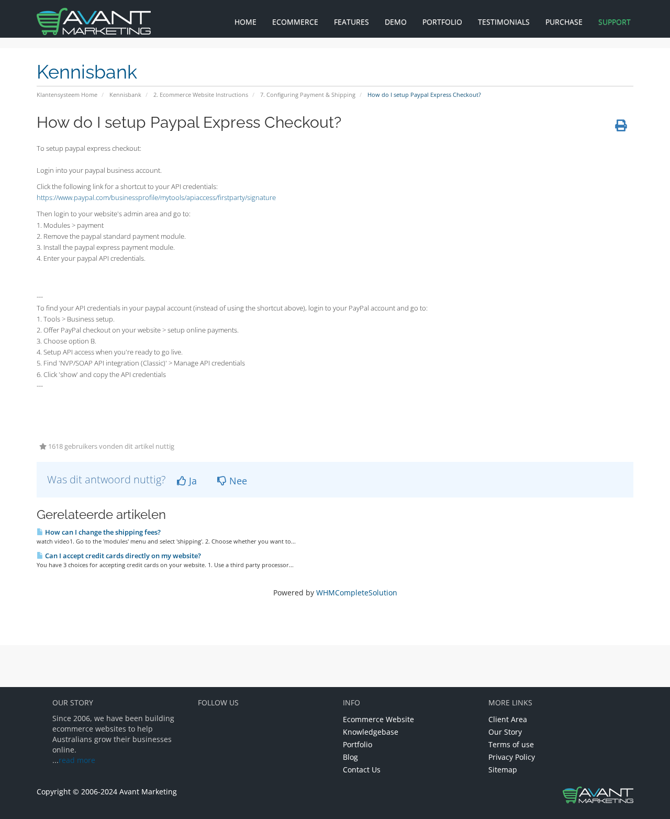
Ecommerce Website (378, 719)
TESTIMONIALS (504, 22)
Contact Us (362, 769)
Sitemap (502, 769)
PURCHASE (564, 22)
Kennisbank (125, 94)
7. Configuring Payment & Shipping (307, 94)
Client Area (507, 719)
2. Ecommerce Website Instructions (200, 94)
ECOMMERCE (295, 22)
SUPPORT (614, 22)
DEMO (396, 22)
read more (77, 760)
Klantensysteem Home (67, 94)
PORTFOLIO (442, 22)
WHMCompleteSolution (356, 592)
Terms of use (511, 744)
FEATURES (351, 22)
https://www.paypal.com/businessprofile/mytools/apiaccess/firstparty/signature (156, 197)
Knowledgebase (370, 732)
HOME (245, 22)
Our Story (505, 732)
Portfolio (357, 744)
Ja (191, 480)
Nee (237, 480)
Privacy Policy (511, 757)
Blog (350, 757)
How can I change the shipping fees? (102, 532)
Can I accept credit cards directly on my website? (122, 555)
